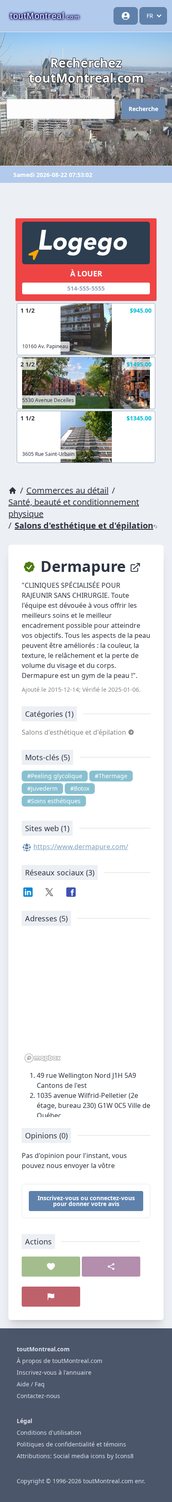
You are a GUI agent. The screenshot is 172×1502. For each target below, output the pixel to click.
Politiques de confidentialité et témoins (71, 1444)
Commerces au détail (67, 490)
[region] (86, 998)
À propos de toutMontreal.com (59, 1361)
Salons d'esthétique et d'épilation (84, 525)
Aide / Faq (31, 1384)
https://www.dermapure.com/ (80, 846)
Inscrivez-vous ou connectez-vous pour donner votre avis (86, 1201)
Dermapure (83, 566)
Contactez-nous (38, 1396)
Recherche (143, 109)
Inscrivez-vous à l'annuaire (54, 1372)
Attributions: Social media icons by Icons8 (75, 1456)
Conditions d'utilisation (49, 1432)
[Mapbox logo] (42, 1058)
